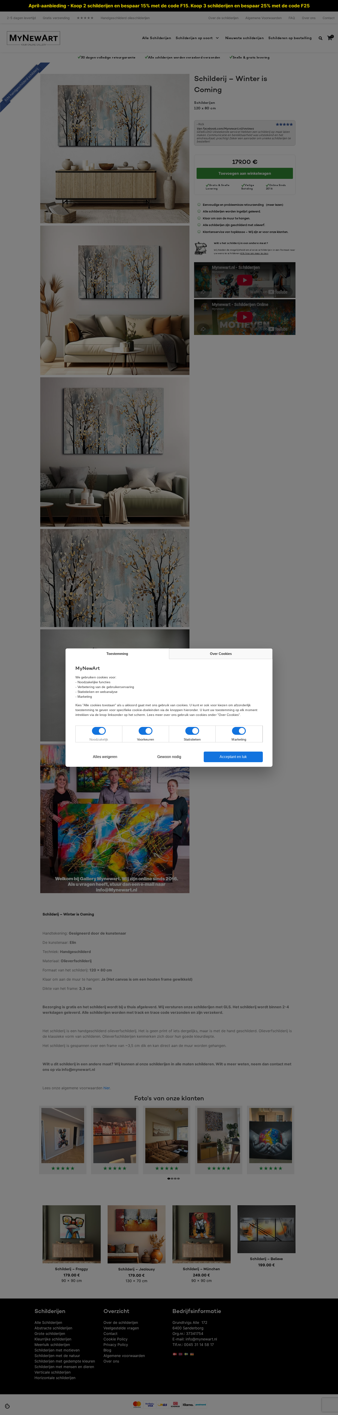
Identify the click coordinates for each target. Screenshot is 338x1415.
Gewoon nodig (169, 757)
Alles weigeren (105, 757)
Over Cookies (221, 654)
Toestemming (117, 654)
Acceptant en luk (233, 757)
